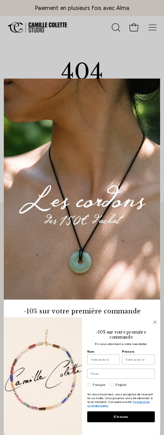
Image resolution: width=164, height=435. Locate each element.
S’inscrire (121, 417)
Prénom (128, 351)
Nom (91, 351)
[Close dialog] (154, 322)
